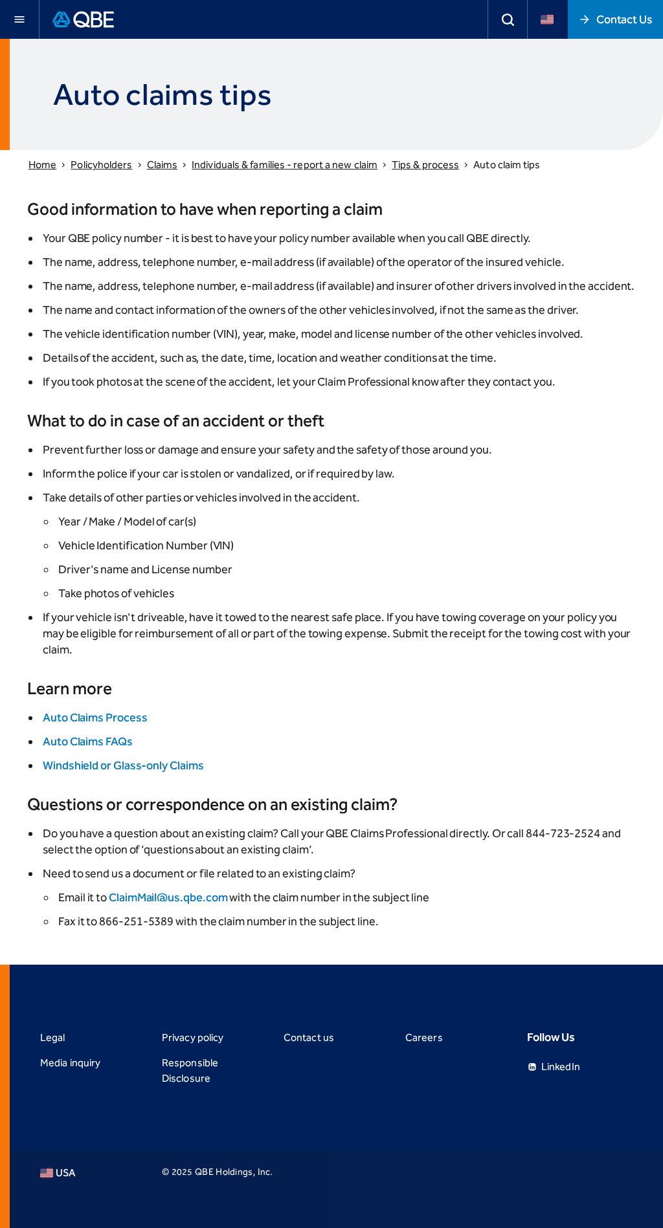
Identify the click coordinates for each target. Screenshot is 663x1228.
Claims (162, 165)
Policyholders (101, 165)
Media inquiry (70, 1063)
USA (65, 1173)
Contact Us (624, 19)
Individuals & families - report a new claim (284, 165)
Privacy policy (192, 1037)
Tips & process (425, 165)
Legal (52, 1037)
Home (42, 165)
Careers (424, 1037)
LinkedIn (560, 1066)
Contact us (309, 1037)
